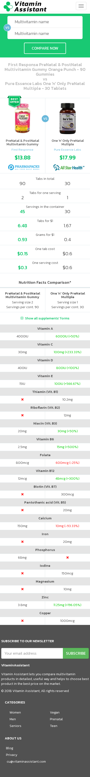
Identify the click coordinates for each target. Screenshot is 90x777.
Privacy (11, 754)
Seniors (15, 725)
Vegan (55, 712)
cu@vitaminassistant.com (26, 761)
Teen (53, 725)
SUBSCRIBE (76, 653)
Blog (9, 748)
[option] (23, 161)
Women (15, 712)
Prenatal (56, 719)
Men (13, 719)
